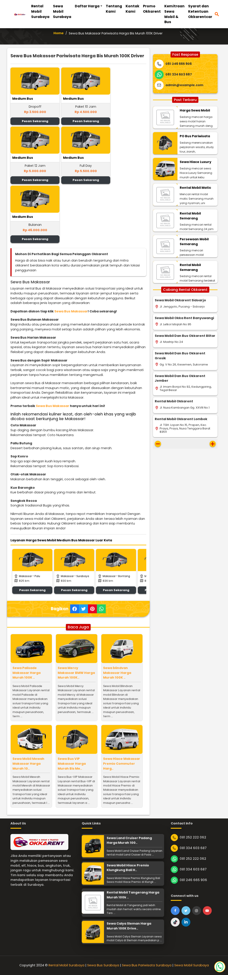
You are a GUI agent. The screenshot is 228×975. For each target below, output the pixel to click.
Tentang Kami (114, 9)
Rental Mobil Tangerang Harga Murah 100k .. (133, 895)
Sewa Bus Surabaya (103, 965)
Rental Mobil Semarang (190, 215)
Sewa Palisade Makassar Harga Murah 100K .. (26, 673)
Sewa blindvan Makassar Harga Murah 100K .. (117, 673)
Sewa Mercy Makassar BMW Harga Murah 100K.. (76, 673)
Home (58, 33)
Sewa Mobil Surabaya (62, 11)
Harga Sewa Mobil (195, 110)
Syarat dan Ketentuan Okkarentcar (200, 11)
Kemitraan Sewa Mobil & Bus (174, 14)
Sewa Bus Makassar (71, 311)
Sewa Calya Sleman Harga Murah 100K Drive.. (129, 926)
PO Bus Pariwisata (195, 136)
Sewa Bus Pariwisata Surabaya (146, 965)
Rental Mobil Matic (195, 187)
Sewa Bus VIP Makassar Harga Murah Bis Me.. (72, 763)
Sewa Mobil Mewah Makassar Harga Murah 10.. (28, 763)
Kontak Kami (132, 9)
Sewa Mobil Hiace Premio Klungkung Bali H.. (128, 867)
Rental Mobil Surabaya (40, 11)
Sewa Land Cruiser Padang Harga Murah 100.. (129, 840)
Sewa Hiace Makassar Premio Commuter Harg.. (121, 763)
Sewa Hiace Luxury (195, 162)
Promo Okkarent (152, 9)
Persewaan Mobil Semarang (194, 241)
